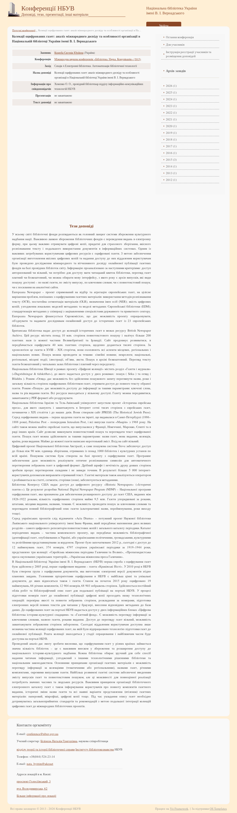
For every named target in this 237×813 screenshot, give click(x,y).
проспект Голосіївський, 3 (34, 781)
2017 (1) (171, 146)
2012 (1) (171, 180)
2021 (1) (171, 119)
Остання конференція (180, 37)
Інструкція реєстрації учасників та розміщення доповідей (188, 54)
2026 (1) (171, 86)
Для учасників (175, 44)
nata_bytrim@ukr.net (40, 764)
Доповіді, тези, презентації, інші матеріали (54, 14)
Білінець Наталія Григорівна (59, 741)
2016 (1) (171, 153)
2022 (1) (171, 112)
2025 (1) (171, 92)
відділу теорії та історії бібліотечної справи (46, 749)
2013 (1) (171, 173)
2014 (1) (171, 166)
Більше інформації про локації (36, 796)
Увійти (163, 25)
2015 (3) (171, 159)
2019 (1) (171, 133)
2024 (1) (171, 99)
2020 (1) (171, 126)
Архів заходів (176, 70)
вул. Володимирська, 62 (32, 788)
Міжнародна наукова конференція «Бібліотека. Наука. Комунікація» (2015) (97, 59)
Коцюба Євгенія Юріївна (68, 52)
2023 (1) (171, 106)
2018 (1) (171, 139)
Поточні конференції (23, 30)
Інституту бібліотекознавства (94, 749)
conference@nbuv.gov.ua (42, 734)
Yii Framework (179, 809)
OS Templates (218, 809)
